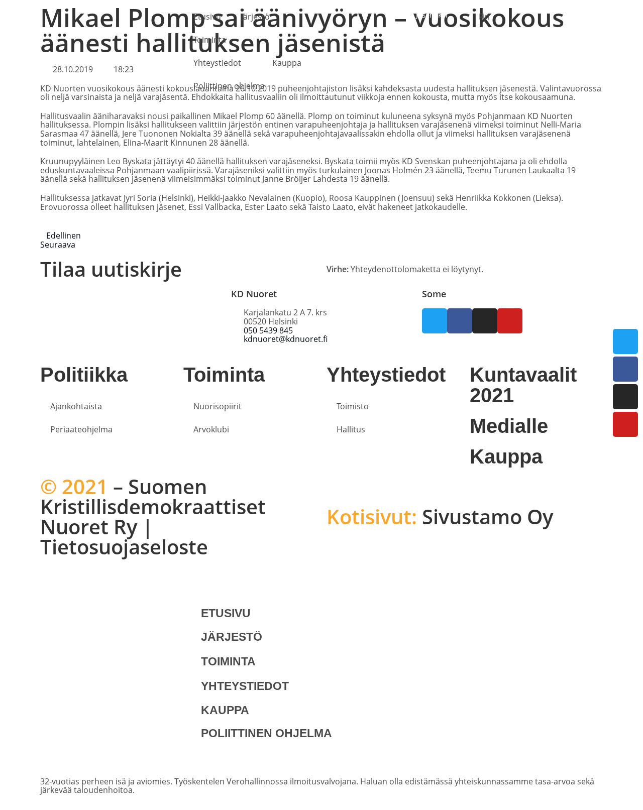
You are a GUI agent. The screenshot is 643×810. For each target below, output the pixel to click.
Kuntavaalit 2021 (523, 385)
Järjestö (255, 16)
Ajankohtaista (76, 406)
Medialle (509, 426)
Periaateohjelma (81, 429)
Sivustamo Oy (440, 516)
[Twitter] (625, 341)
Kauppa (286, 62)
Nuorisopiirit (217, 406)
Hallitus (351, 429)
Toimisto (353, 406)
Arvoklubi (211, 429)
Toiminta (209, 39)
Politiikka (84, 375)
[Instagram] (625, 396)
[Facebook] (625, 369)
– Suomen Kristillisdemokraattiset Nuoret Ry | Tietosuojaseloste (153, 516)
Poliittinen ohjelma (229, 85)
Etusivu (207, 16)
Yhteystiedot (217, 62)
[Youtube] (625, 424)
